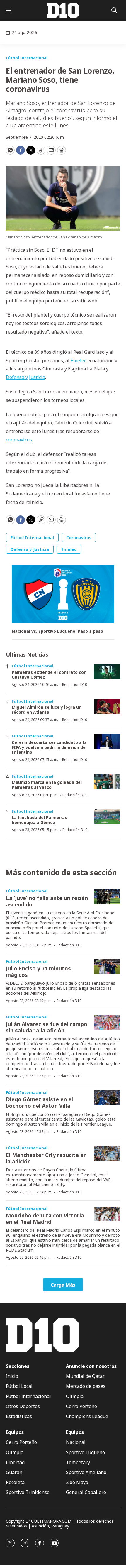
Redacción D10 (74, 684)
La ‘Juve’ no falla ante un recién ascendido (47, 901)
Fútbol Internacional (26, 57)
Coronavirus (78, 537)
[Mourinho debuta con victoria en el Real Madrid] (107, 1214)
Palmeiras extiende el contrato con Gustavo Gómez (49, 674)
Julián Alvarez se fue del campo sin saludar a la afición (46, 1027)
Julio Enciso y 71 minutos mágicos (38, 971)
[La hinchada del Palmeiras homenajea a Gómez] (107, 816)
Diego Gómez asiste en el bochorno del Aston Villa (39, 1102)
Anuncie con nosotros (91, 1366)
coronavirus (19, 439)
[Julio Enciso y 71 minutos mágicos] (107, 966)
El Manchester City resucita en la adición (46, 1158)
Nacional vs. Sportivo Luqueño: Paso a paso (57, 631)
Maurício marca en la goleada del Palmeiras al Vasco (47, 784)
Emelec (78, 360)
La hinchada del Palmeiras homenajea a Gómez (39, 820)
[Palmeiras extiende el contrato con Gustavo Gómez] (107, 671)
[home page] (63, 10)
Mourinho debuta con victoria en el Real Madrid (45, 1218)
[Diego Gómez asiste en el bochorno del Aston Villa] (107, 1097)
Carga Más (63, 1285)
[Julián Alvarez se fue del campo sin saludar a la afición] (107, 1022)
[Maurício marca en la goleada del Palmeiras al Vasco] (107, 781)
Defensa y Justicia (25, 377)
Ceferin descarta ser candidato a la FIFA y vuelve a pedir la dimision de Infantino (49, 747)
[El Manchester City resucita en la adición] (107, 1153)
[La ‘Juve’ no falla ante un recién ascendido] (107, 896)
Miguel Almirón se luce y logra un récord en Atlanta (46, 709)
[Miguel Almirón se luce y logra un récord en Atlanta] (107, 706)
